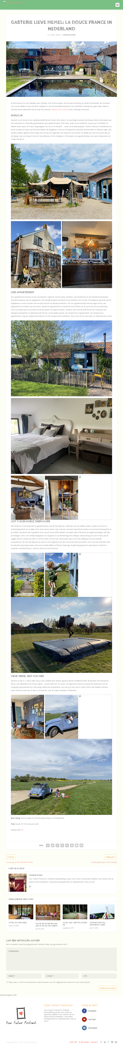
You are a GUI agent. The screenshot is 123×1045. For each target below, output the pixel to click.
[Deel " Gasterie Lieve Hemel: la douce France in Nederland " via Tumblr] (62, 845)
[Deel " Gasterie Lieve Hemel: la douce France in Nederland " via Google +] (57, 845)
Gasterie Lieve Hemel (59, 109)
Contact (94, 1042)
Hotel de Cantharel (18, 923)
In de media (84, 1042)
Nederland (69, 35)
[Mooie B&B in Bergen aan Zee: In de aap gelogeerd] (48, 912)
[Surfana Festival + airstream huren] (102, 911)
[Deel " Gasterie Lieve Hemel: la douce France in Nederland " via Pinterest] (67, 845)
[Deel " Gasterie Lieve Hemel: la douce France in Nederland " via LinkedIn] (71, 845)
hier (22, 830)
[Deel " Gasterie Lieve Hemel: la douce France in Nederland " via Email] (76, 845)
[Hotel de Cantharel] (21, 911)
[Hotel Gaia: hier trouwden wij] (75, 911)
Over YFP (73, 1042)
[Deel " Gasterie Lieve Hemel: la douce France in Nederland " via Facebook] (47, 845)
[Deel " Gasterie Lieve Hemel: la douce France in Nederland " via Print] (81, 845)
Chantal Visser (36, 875)
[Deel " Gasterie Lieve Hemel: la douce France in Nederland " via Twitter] (52, 845)
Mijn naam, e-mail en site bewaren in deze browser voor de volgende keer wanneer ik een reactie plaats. (49, 982)
